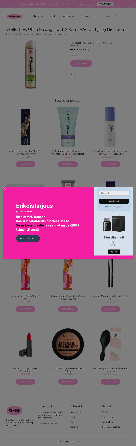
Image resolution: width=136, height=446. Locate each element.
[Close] (4, 189)
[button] (28, 238)
